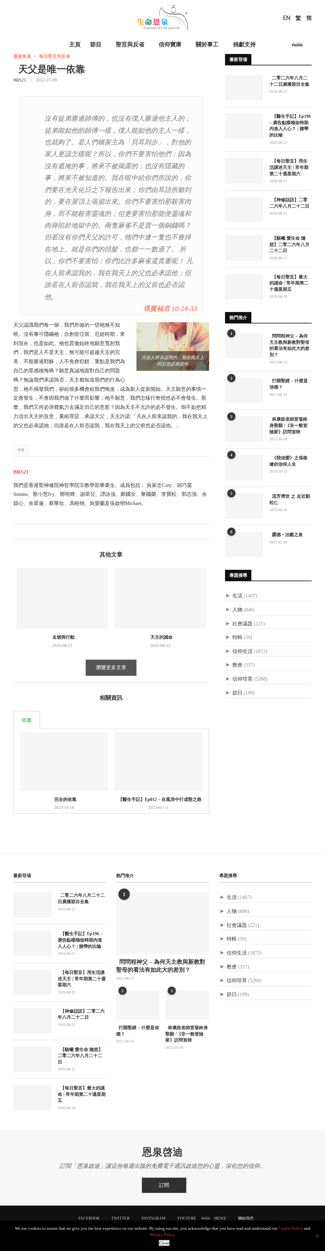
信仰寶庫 (170, 44)
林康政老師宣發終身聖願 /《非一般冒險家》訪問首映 (288, 425)
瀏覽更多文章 (111, 667)
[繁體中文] (298, 19)
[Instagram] (279, 46)
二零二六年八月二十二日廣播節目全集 (289, 81)
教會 (237, 665)
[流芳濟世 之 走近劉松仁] (244, 506)
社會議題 (242, 623)
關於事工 (207, 44)
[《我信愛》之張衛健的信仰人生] (244, 467)
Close (164, 1243)
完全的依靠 (64, 799)
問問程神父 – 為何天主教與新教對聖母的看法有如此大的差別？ (289, 345)
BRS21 (19, 80)
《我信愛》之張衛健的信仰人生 (288, 461)
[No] (317, 1236)
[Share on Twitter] (25, 531)
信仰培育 (242, 679)
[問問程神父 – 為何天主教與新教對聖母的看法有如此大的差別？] (244, 345)
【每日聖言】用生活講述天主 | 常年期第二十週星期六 (288, 167)
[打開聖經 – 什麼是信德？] (244, 390)
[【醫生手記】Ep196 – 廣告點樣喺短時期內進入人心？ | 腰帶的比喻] (244, 126)
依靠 (20, 450)
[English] (287, 19)
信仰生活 (242, 651)
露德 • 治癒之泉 (286, 534)
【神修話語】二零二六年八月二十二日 (289, 203)
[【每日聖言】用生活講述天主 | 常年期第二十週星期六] (244, 170)
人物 (237, 609)
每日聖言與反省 (54, 56)
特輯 (237, 637)
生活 (237, 595)
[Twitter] (271, 46)
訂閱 (164, 1185)
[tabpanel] (111, 771)
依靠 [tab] (27, 720)
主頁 (75, 44)
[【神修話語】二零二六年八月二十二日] (244, 209)
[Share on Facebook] (18, 531)
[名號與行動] (62, 598)
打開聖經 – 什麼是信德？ (288, 383)
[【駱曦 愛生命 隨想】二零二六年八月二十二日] (244, 248)
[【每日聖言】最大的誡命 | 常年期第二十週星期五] (244, 286)
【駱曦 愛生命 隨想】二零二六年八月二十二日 (289, 244)
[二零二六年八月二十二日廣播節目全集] (244, 87)
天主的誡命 (160, 637)
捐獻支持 (244, 44)
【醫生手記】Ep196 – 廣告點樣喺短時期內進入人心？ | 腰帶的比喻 (290, 125)
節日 (237, 692)
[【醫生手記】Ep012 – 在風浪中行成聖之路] (158, 761)
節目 (96, 44)
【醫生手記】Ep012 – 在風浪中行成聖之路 (159, 799)
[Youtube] (287, 46)
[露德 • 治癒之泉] (244, 544)
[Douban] (308, 46)
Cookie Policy (290, 1228)
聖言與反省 (130, 44)
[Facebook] (264, 46)
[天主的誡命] (160, 598)
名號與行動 (62, 637)
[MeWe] (297, 46)
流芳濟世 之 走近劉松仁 (289, 499)
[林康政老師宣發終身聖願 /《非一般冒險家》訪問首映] (244, 429)
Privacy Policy (162, 1234)
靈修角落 (22, 56)
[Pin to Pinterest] (31, 531)
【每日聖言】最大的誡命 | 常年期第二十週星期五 (288, 283)
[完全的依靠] (64, 761)
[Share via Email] (38, 531)
